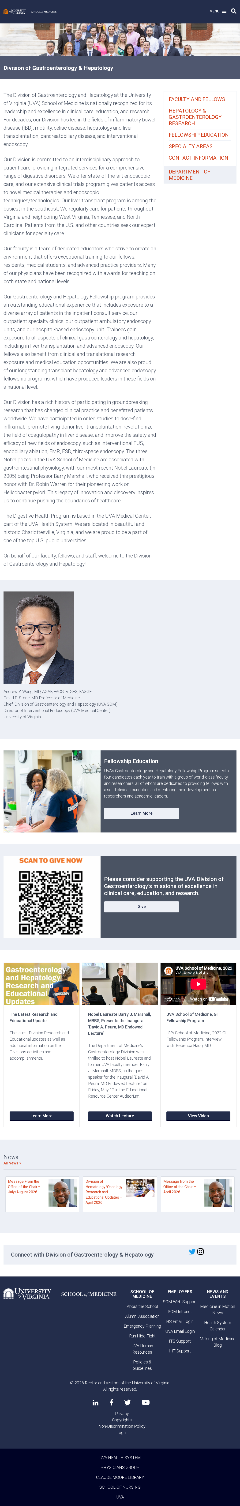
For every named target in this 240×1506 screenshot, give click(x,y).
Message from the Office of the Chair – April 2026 (179, 1186)
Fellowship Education (199, 135)
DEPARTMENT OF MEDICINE (189, 175)
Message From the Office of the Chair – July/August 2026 (24, 1186)
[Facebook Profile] (111, 1402)
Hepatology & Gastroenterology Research (195, 117)
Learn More (142, 813)
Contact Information (198, 158)
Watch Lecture (120, 1115)
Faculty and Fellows (197, 99)
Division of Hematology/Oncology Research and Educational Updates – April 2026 (104, 1192)
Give (142, 906)
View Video (198, 1115)
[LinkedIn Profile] (95, 1402)
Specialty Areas (191, 146)
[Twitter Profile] (127, 1402)
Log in (122, 1432)
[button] (234, 11)
